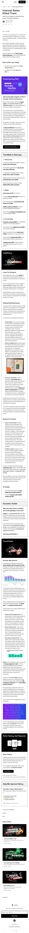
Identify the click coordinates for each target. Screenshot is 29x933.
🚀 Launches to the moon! (9, 796)
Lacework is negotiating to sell (17, 212)
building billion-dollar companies (11, 184)
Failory (4, 6)
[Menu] (27, 2)
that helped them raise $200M (10, 179)
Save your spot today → (11, 147)
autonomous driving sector (15, 605)
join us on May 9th (9, 127)
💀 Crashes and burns (8, 799)
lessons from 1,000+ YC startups (11, 174)
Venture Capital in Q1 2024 (11, 664)
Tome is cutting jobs (13, 196)
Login (15, 2)
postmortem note (7, 467)
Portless (5, 513)
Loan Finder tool (15, 379)
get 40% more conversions (9, 164)
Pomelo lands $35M (16, 237)
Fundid (20, 275)
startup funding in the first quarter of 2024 (13, 565)
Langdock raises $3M (8, 242)
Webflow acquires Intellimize (10, 206)
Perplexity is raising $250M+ (10, 222)
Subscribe (22, 2)
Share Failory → (8, 771)
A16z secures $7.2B (8, 193)
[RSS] (14, 920)
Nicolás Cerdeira (9, 20)
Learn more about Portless (10, 534)
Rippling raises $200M (18, 227)
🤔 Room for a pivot (8, 797)
